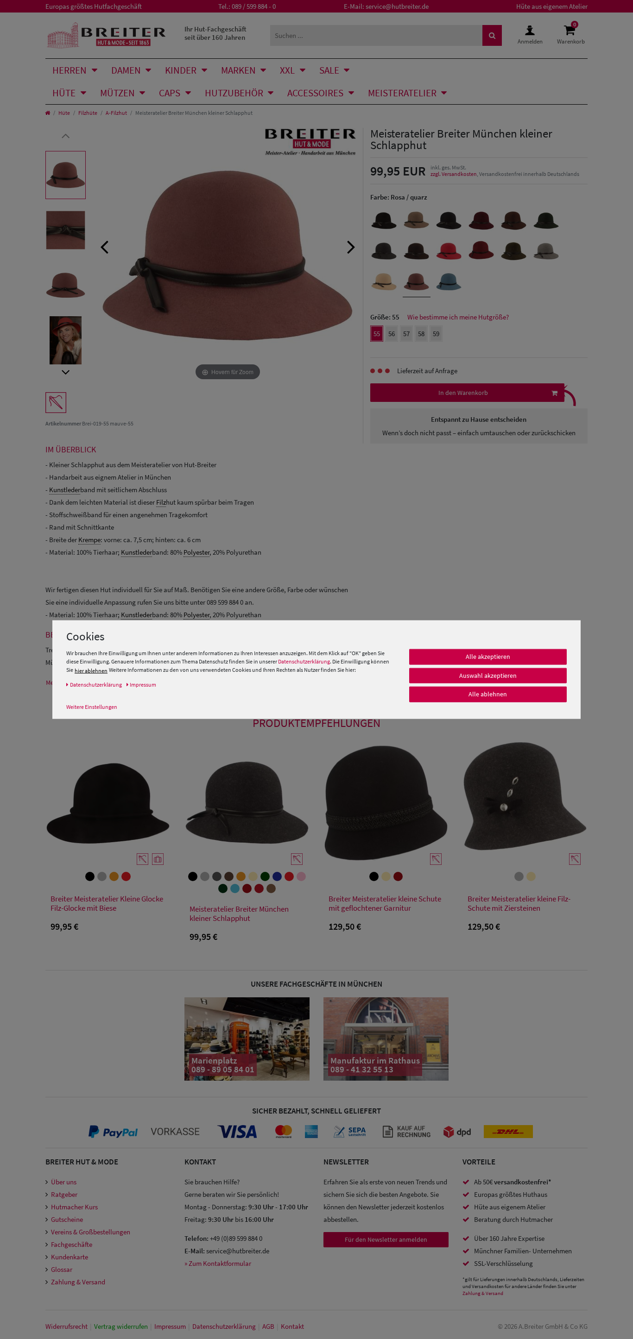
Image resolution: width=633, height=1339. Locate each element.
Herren (69, 70)
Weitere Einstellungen (91, 706)
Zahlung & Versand (78, 1281)
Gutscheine (67, 1219)
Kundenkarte (69, 1256)
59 (436, 333)
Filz (161, 502)
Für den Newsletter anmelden (386, 1239)
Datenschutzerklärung (304, 661)
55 (376, 333)
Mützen (117, 93)
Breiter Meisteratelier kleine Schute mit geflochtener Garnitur (385, 903)
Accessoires (315, 93)
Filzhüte (87, 112)
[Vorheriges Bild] (104, 245)
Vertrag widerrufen (121, 1326)
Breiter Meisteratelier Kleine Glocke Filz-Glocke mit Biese (107, 903)
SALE (329, 70)
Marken (238, 70)
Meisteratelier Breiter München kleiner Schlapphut (239, 913)
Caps (169, 93)
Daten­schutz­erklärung (224, 1326)
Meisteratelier (402, 93)
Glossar (61, 1269)
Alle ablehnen (487, 694)
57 (406, 333)
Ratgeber (64, 1194)
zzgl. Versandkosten (453, 173)
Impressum (170, 1326)
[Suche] (492, 35)
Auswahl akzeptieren (488, 675)
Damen (126, 70)
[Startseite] (47, 112)
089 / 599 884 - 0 (254, 6)
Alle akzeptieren (488, 656)
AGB (268, 1326)
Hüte (64, 93)
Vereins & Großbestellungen (90, 1231)
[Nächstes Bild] (351, 245)
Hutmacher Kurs (74, 1206)
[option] (65, 175)
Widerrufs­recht (66, 1326)
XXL (287, 70)
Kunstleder (64, 489)
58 (421, 333)
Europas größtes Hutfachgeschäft (93, 6)
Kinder (180, 70)
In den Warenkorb (463, 392)
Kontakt (292, 1326)
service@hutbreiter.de (397, 6)
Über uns (63, 1181)
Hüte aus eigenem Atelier (552, 6)
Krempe (89, 539)
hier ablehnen (91, 670)
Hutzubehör (234, 93)
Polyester (196, 552)
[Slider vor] (65, 371)
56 (391, 333)
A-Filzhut (116, 112)
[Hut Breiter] (106, 35)
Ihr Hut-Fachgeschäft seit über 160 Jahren (215, 33)
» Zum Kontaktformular (217, 1263)
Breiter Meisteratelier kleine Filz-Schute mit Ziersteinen (519, 903)
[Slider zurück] (65, 135)
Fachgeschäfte (71, 1244)
